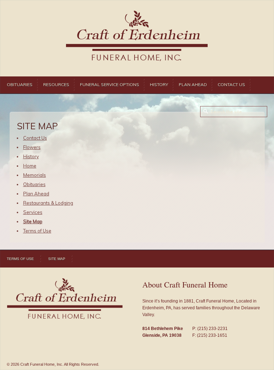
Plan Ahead (193, 84)
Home (29, 166)
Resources (56, 84)
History (159, 84)
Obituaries (19, 84)
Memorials (34, 175)
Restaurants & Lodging (48, 203)
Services (32, 212)
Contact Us (231, 84)
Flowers (32, 147)
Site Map (32, 221)
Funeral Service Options (109, 84)
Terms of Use (37, 231)
